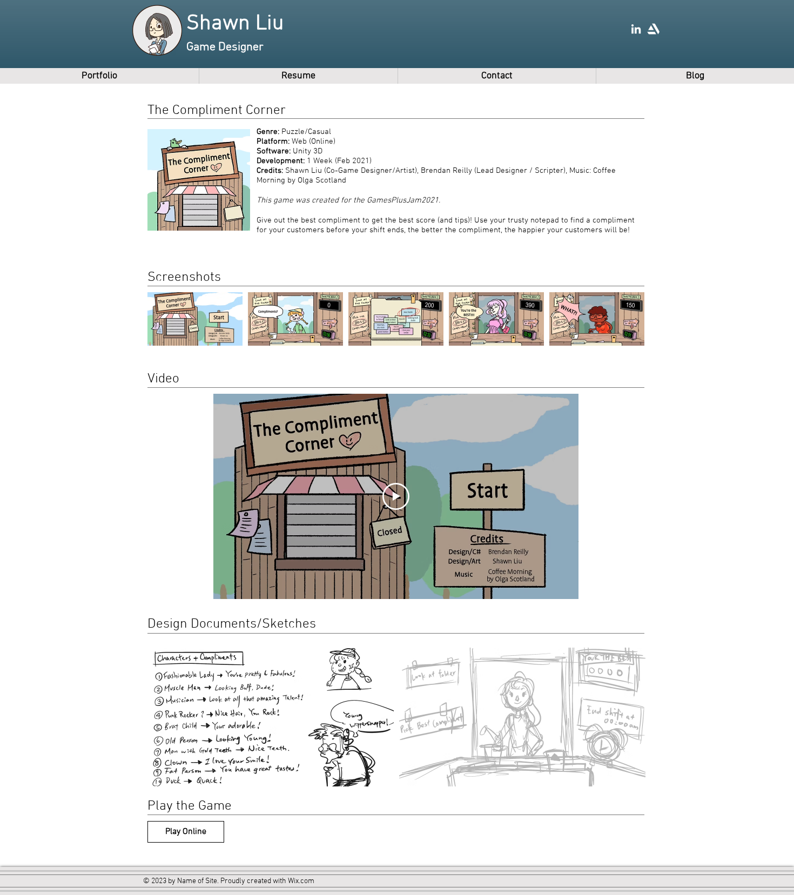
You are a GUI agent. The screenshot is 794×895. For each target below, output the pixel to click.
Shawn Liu (235, 24)
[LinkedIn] (636, 29)
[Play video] (395, 496)
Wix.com (301, 881)
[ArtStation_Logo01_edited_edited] (653, 29)
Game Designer (225, 47)
